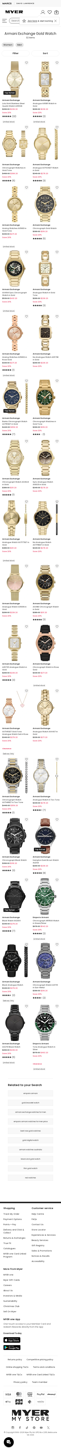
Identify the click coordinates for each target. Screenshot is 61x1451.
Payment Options (12, 1219)
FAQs (34, 1219)
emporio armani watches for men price (31, 1121)
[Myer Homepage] (14, 13)
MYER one (8, 1274)
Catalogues (9, 1248)
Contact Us (37, 1224)
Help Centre (38, 1214)
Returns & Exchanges (14, 1238)
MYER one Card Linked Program (14, 1255)
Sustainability (10, 1301)
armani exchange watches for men (30, 1112)
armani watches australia (30, 1149)
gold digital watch (30, 1140)
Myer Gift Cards (11, 1280)
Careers (7, 1285)
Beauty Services (40, 1240)
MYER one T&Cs (14, 1374)
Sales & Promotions (42, 1250)
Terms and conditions (44, 1367)
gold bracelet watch (30, 1102)
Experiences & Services (44, 1235)
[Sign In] (43, 12)
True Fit (7, 1243)
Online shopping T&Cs (17, 1367)
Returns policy (15, 1359)
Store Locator (39, 1229)
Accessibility (38, 1261)
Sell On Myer (9, 1311)
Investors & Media (12, 1295)
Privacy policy (20, 1382)
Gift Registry (38, 1245)
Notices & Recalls (41, 1256)
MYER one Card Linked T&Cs (41, 1374)
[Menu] (4, 20)
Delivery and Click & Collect (13, 1231)
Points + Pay (9, 1224)
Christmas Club (11, 1306)
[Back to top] (55, 1445)
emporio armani (30, 1093)
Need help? (9, 1442)
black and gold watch (30, 1159)
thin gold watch (30, 1168)
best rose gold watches (30, 1131)
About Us (8, 1290)
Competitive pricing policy (40, 1359)
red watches (30, 1177)
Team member (40, 1382)
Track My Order (11, 1214)
